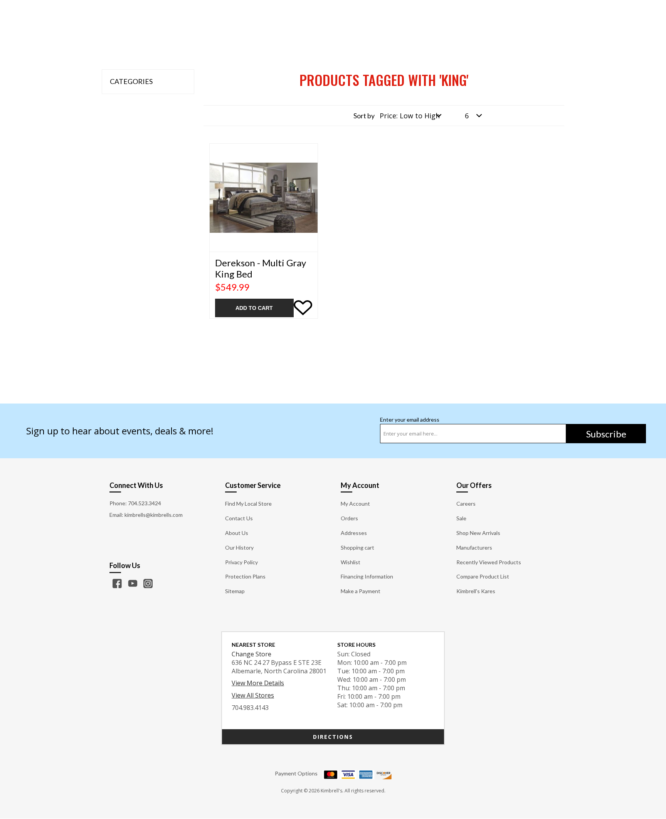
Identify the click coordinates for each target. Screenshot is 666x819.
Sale (461, 518)
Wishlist (350, 562)
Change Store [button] (251, 654)
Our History (239, 547)
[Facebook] (117, 583)
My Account (355, 503)
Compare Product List (482, 576)
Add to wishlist (303, 308)
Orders (349, 518)
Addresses (354, 533)
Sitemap (235, 591)
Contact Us (239, 518)
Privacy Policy (241, 562)
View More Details (258, 683)
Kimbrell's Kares (475, 591)
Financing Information (367, 576)
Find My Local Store (248, 503)
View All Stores (253, 695)
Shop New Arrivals (478, 533)
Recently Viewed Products (488, 562)
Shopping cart (357, 547)
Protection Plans (245, 576)
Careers (466, 503)
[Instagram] (148, 583)
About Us (236, 533)
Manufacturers (474, 547)
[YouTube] (132, 583)
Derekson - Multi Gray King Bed (260, 268)
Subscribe (606, 433)
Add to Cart (254, 308)
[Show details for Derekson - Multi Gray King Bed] (264, 198)
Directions (333, 736)
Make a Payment (360, 591)
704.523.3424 (144, 503)
